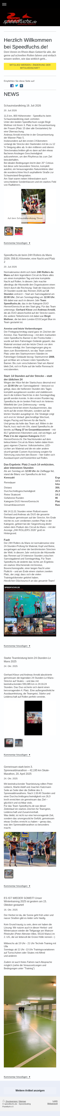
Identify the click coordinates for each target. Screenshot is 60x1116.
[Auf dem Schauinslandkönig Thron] (8, 231)
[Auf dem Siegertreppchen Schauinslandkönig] (18, 231)
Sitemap (22, 1101)
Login (55, 1101)
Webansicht (52, 1104)
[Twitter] (16, 85)
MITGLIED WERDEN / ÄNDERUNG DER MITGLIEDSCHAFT (30, 66)
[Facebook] (11, 85)
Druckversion (11, 1101)
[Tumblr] (21, 85)
